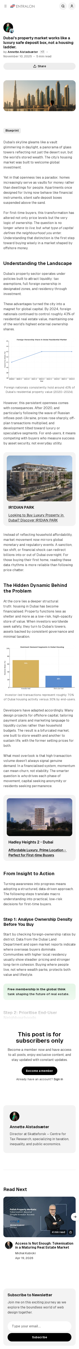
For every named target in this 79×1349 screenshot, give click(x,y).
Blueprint (12, 130)
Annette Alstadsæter (23, 52)
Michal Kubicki (25, 1253)
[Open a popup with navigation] (5, 6)
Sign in (58, 1079)
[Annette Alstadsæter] (8, 27)
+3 (42, 51)
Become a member (39, 1070)
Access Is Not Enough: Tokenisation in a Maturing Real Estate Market (44, 1245)
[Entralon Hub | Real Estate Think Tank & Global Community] (22, 6)
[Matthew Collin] (12, 31)
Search (63, 6)
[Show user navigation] (72, 6)
